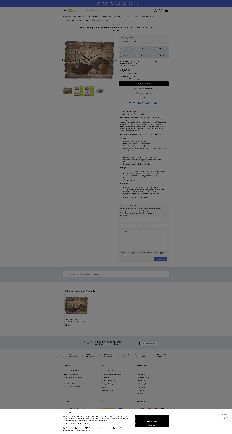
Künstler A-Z (68, 16)
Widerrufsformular (143, 377)
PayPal (118, 428)
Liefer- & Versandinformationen (111, 374)
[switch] (226, 418)
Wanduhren (86, 20)
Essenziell (69, 428)
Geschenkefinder (149, 16)
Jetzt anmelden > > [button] (148, 343)
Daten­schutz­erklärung (72, 423)
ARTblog (103, 387)
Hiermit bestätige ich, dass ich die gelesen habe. (144, 254)
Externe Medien (105, 428)
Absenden (159, 259)
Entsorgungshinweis (143, 384)
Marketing (91, 428)
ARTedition (140, 390)
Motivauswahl (80, 16)
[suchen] (146, 10)
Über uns (140, 394)
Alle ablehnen (152, 425)
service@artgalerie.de (72, 374)
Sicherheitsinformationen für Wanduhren (134, 197)
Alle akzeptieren (152, 417)
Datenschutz (141, 380)
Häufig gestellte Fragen (108, 380)
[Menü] (229, 413)
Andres (117, 31)
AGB (138, 371)
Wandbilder (94, 16)
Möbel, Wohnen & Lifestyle (113, 16)
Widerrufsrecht (142, 374)
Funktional (69, 431)
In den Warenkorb (143, 84)
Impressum (141, 387)
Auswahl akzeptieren (152, 421)
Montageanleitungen (107, 384)
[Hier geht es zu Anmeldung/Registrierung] (155, 10)
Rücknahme (105, 377)
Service (103, 365)
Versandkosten (132, 73)
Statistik (80, 428)
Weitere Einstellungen (82, 431)
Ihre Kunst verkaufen (107, 390)
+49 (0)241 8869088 (71, 383)
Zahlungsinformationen (108, 371)
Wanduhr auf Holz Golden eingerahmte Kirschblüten (76, 320)
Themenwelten (133, 16)
